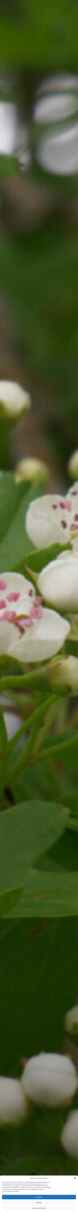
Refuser (39, 1203)
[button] (75, 1178)
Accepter (39, 1197)
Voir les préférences (39, 1208)
